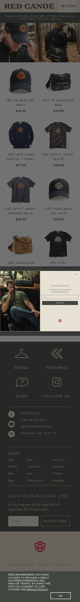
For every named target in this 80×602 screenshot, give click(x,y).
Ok (60, 595)
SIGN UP (60, 303)
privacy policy (37, 589)
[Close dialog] (76, 274)
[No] (75, 587)
